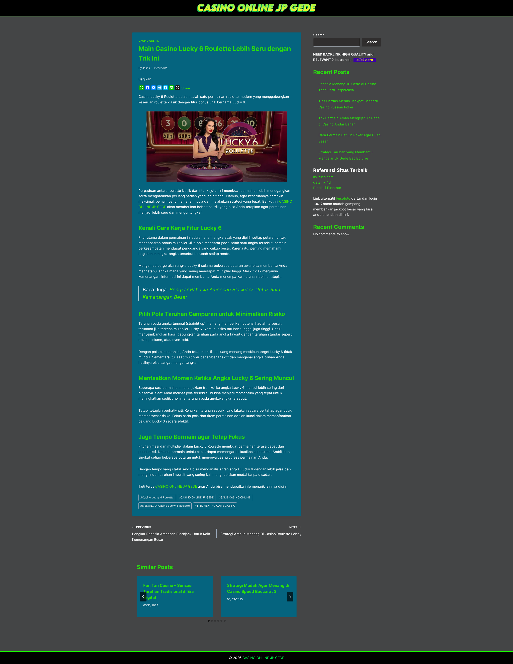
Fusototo (343, 198)
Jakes (146, 68)
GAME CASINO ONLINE (234, 497)
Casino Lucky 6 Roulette (157, 497)
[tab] (209, 621)
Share (185, 88)
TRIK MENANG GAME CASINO (215, 505)
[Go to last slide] (143, 596)
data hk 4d (322, 182)
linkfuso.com (323, 177)
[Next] (290, 596)
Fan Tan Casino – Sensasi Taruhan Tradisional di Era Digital (168, 591)
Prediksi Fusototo (327, 188)
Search (318, 35)
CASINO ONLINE (148, 40)
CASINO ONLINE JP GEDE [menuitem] (176, 486)
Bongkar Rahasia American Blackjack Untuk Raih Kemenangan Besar (171, 534)
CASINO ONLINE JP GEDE (196, 497)
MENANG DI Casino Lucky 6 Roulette (165, 505)
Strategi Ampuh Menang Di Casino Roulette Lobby (260, 531)
